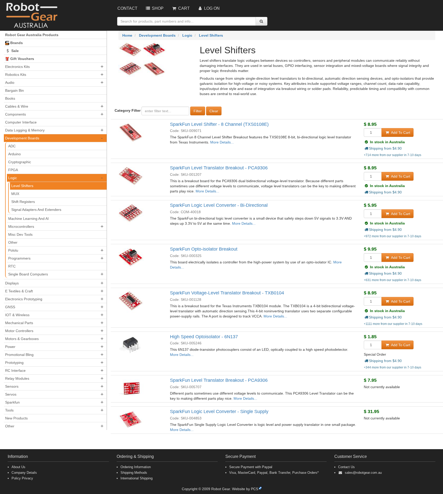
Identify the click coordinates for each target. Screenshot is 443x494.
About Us (18, 467)
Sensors (11, 386)
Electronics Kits (17, 67)
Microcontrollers (21, 226)
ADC (12, 146)
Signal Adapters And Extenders (36, 210)
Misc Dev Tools (20, 234)
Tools (9, 410)
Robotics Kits (15, 75)
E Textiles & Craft (19, 291)
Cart (183, 8)
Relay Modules (17, 378)
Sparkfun (12, 402)
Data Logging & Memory (25, 130)
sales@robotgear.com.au (363, 473)
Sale (14, 51)
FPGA (13, 170)
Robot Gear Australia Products (31, 35)
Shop (157, 8)
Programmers (19, 258)
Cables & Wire (16, 106)
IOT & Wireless (17, 315)
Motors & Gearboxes (22, 339)
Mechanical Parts (19, 323)
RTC (12, 266)
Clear (213, 111)
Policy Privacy (22, 478)
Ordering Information (135, 467)
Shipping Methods (133, 473)
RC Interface (15, 370)
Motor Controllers (19, 331)
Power (10, 347)
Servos (10, 394)
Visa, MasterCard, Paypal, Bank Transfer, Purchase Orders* (274, 473)
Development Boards (22, 138)
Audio (9, 82)
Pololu (13, 250)
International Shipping (136, 478)
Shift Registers (23, 202)
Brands (16, 43)
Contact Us (346, 467)
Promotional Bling (19, 355)
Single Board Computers (28, 274)
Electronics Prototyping (23, 299)
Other (12, 242)
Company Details (24, 473)
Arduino (14, 154)
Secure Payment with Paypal (250, 467)
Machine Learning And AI (28, 219)
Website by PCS (245, 489)
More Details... (222, 142)
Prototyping (14, 363)
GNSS (10, 307)
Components (15, 114)
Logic (12, 178)
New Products (16, 418)
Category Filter (127, 110)
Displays (12, 283)
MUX (15, 194)
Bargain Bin (14, 90)
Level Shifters (22, 186)
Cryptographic (19, 162)
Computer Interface (21, 122)
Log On (211, 8)
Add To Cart (400, 132)
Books (10, 98)
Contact (127, 8)
